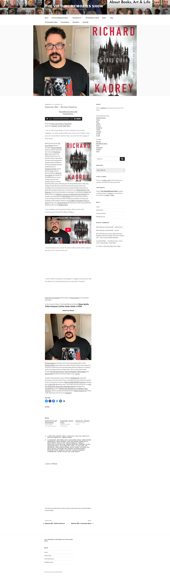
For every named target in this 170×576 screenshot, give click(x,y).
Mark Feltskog (100, 227)
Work (97, 151)
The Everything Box (70, 371)
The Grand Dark (62, 203)
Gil (61, 104)
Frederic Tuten (84, 444)
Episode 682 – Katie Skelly (108, 243)
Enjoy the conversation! (52, 298)
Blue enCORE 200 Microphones (75, 382)
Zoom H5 (52, 384)
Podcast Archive (101, 118)
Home (46, 18)
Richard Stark (52, 450)
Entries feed (99, 210)
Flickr (97, 145)
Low (51, 171)
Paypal (107, 195)
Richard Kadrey (56, 147)
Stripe (112, 195)
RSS (64, 126)
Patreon (110, 193)
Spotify (54, 126)
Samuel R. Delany (65, 450)
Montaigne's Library (101, 143)
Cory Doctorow (73, 441)
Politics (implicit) (54, 437)
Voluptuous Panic (50, 169)
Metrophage (81, 371)
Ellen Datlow (66, 196)
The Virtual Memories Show (74, 6)
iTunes (80, 304)
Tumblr (72, 306)
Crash (86, 192)
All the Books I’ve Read (92, 18)
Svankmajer (51, 451)
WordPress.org (100, 216)
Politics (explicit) (83, 436)
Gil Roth (103, 108)
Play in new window (57, 124)
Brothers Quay (62, 440)
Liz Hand (83, 447)
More (68, 126)
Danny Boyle (83, 441)
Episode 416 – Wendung (82, 421)
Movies (59, 436)
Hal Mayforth (75, 378)
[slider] (78, 118)
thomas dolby (62, 451)
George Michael (53, 445)
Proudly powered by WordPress (53, 572)
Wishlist (98, 149)
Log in (98, 206)
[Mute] (75, 119)
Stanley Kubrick (78, 450)
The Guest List (76, 18)
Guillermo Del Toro (67, 445)
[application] (63, 119)
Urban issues (67, 437)
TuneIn (60, 126)
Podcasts (71, 436)
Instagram (54, 306)
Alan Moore (51, 440)
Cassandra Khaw (75, 440)
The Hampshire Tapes (51, 22)
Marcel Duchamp (58, 448)
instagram (68, 393)
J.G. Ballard (79, 445)
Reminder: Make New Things (112, 246)
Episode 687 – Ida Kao (112, 230)
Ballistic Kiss (63, 205)
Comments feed (100, 213)
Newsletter (76, 22)
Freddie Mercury (72, 444)
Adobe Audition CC (80, 391)
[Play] (47, 119)
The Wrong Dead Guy (57, 371)
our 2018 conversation (75, 200)
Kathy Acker (74, 447)
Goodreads (99, 147)
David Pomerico (72, 443)
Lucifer (77, 374)
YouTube (61, 306)
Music (64, 436)
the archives (75, 298)
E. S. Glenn (99, 246)
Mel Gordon (69, 448)
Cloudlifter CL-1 (50, 388)
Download (68, 124)
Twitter (47, 306)
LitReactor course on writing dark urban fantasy (71, 194)
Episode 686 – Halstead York (114, 227)
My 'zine (98, 141)
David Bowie (51, 443)
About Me (85, 22)
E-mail (98, 135)
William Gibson (74, 451)
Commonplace (65, 22)
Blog (111, 18)
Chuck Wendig (61, 441)
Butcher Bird (49, 374)
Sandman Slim (49, 365)
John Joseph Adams (62, 447)
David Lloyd (61, 443)
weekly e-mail (106, 180)
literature (51, 436)
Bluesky (98, 125)
